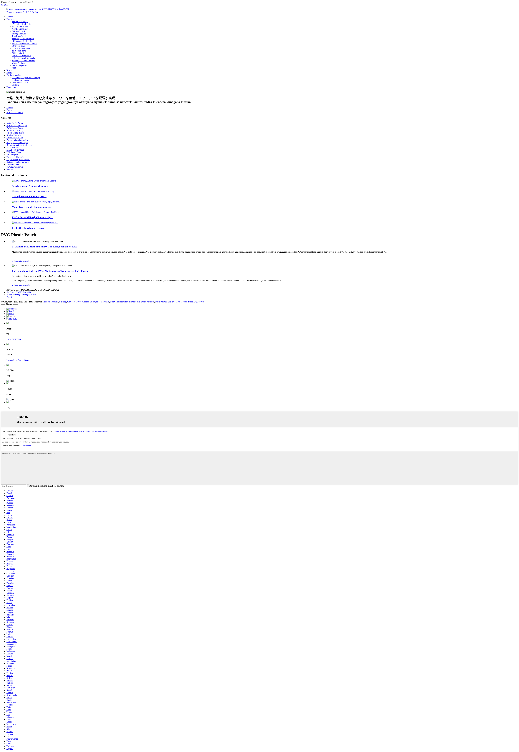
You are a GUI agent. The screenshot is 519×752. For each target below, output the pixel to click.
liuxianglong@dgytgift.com (18, 360)
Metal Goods (181, 302)
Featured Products (50, 302)
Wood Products (18, 63)
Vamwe (15, 68)
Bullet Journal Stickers (164, 302)
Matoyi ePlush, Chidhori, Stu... (29, 196)
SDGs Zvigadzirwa (20, 65)
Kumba (9, 17)
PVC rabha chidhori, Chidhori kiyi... (32, 217)
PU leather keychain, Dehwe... (28, 228)
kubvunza (16, 261)
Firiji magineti (18, 53)
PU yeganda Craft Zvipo (22, 41)
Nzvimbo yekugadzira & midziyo (26, 77)
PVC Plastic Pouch (20, 26)
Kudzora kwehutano (20, 80)
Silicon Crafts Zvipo (20, 31)
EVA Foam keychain (21, 48)
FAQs (9, 72)
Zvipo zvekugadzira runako (23, 58)
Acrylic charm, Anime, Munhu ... (30, 186)
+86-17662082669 (14, 339)
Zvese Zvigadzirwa (196, 302)
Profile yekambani (14, 75)
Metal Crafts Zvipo (20, 21)
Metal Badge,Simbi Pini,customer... (31, 207)
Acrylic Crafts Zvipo (21, 29)
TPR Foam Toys (19, 51)
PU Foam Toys (18, 46)
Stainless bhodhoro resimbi (23, 60)
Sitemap (62, 302)
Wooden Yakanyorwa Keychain (95, 302)
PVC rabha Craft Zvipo (22, 24)
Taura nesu (11, 87)
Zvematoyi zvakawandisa (23, 38)
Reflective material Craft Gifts (24, 43)
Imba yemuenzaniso (20, 82)
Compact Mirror (74, 302)
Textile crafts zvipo (20, 36)
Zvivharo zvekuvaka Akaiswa (141, 302)
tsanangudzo (25, 261)
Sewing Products (19, 34)
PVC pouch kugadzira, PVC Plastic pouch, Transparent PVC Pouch (50, 270)
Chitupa (15, 85)
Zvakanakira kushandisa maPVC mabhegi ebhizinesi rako (44, 246)
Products (10, 19)
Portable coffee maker (21, 55)
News (8, 70)
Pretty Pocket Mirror (119, 302)
